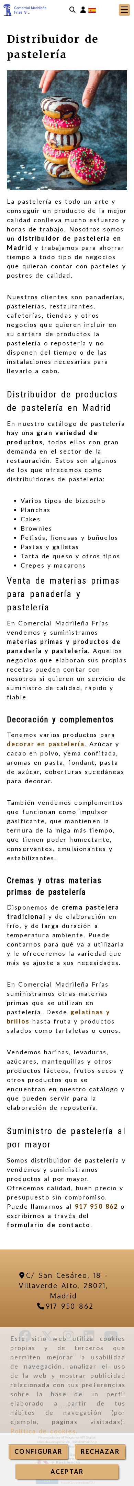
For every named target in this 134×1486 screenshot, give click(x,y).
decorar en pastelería (46, 744)
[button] (83, 10)
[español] (92, 9)
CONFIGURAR (38, 1451)
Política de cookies (43, 1431)
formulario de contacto (48, 1225)
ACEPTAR (67, 1471)
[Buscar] (72, 10)
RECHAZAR (100, 1451)
